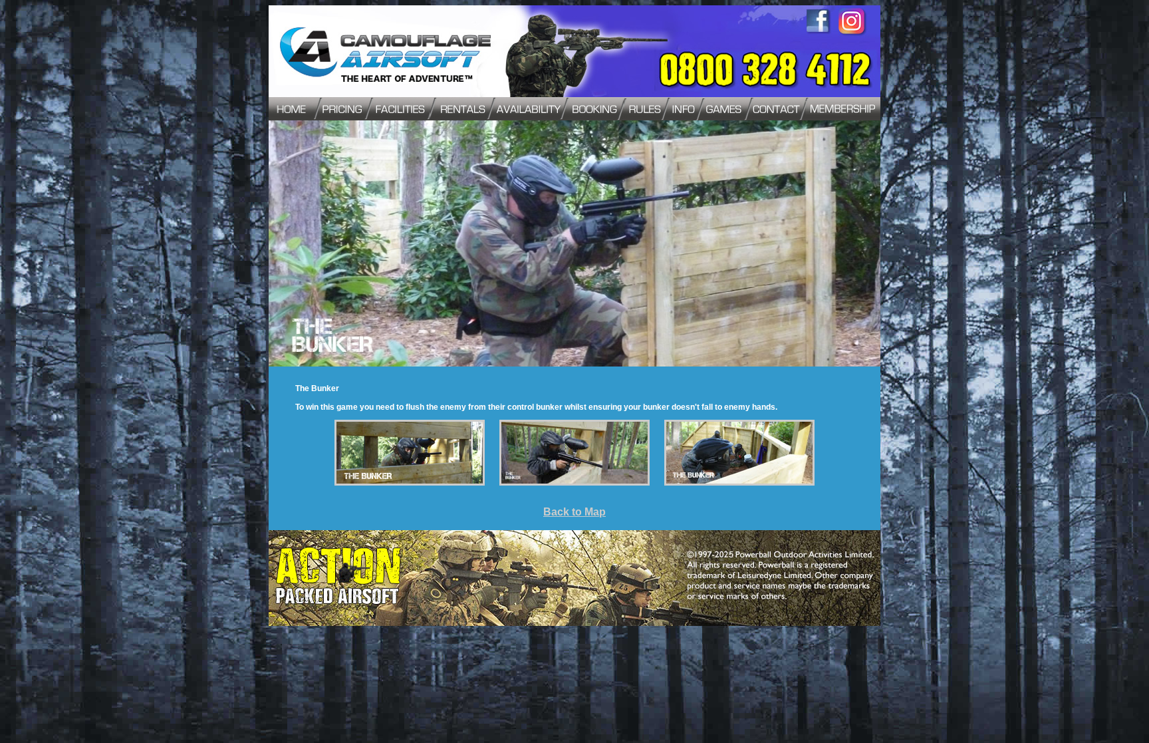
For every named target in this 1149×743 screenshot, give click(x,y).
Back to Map (574, 512)
